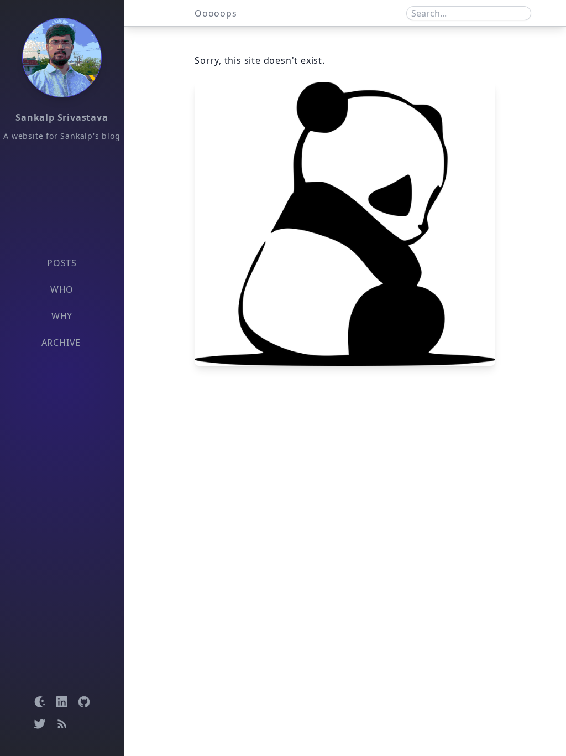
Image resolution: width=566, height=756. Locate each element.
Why (61, 316)
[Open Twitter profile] (39, 723)
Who (62, 289)
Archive (61, 342)
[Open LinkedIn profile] (61, 701)
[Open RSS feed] (61, 723)
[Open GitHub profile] (84, 701)
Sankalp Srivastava (61, 117)
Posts (62, 263)
